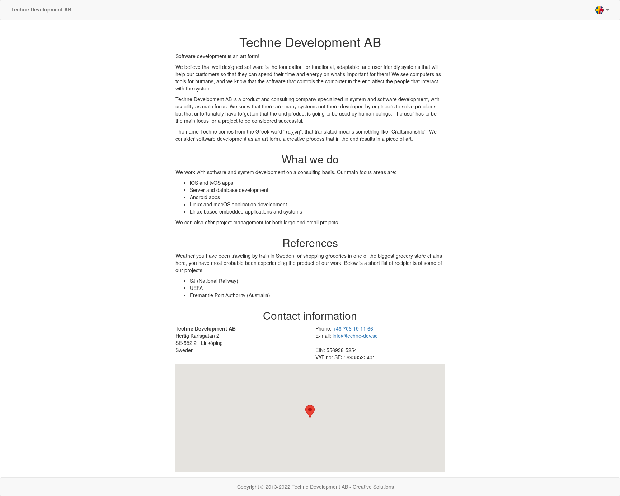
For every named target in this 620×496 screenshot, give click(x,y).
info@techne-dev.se (355, 335)
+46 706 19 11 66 (353, 328)
